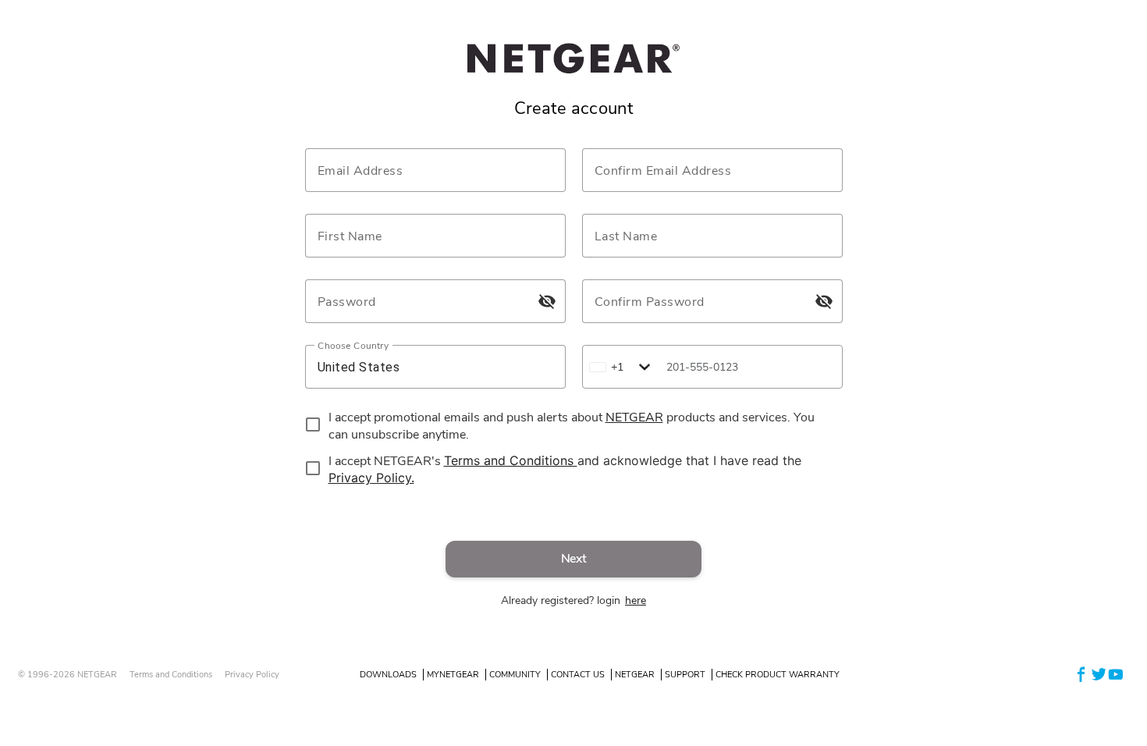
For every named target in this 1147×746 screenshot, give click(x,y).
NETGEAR (635, 674)
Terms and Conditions (171, 674)
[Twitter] (1098, 673)
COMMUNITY (515, 674)
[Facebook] (1081, 673)
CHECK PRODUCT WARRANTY (778, 674)
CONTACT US (578, 674)
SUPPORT (685, 674)
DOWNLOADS (388, 674)
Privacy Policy (252, 674)
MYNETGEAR (453, 674)
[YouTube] (1115, 673)
